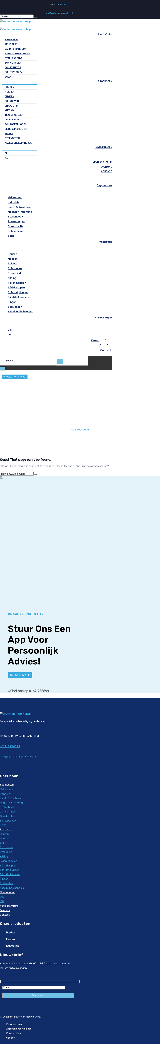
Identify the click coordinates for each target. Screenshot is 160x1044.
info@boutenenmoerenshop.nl (59, 13)
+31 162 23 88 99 (60, 4)
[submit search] (35, 17)
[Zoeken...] (28, 360)
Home (80, 425)
